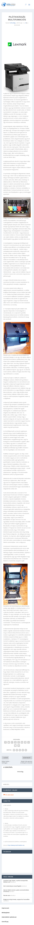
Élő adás (9, 795)
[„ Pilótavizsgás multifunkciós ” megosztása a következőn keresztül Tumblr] (15, 742)
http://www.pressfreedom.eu (16, 845)
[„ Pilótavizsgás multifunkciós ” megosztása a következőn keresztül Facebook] (5, 742)
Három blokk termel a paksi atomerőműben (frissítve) (16, 890)
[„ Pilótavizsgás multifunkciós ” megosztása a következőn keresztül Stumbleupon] (28, 742)
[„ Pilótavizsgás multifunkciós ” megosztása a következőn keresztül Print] (18, 745)
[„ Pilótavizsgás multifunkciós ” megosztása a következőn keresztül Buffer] (25, 742)
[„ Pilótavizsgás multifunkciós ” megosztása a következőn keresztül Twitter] (8, 742)
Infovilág (12, 23)
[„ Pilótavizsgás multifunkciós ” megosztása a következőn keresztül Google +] (12, 742)
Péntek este (6, 895)
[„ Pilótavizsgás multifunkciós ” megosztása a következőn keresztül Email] (15, 745)
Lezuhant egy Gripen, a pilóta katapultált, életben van (15, 881)
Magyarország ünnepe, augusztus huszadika (16, 899)
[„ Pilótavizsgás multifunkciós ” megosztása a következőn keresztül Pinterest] (18, 742)
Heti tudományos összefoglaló (12, 886)
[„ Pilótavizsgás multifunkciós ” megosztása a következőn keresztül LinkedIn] (22, 742)
